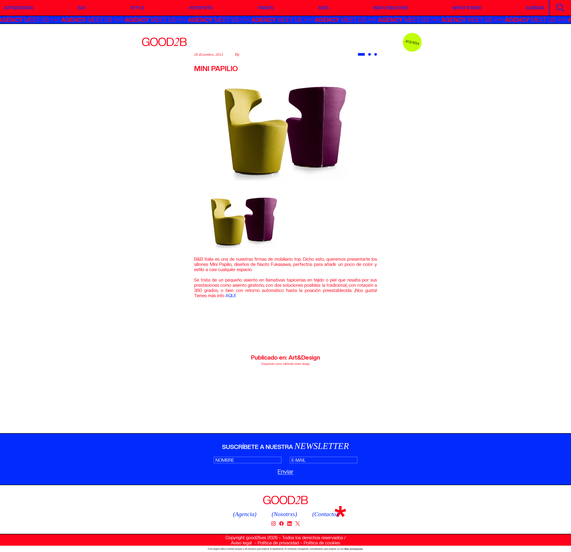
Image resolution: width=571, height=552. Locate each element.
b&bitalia (288, 363)
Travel (265, 7)
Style (137, 7)
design (306, 363)
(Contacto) (325, 514)
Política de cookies (322, 542)
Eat (82, 7)
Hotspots (201, 7)
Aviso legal (241, 542)
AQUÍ (230, 295)
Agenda (535, 7)
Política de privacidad (278, 542)
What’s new (466, 7)
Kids (324, 7)
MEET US (42, 19)
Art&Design (18, 7)
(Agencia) (244, 514)
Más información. (353, 549)
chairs (297, 363)
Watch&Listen (390, 7)
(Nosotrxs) (284, 514)
